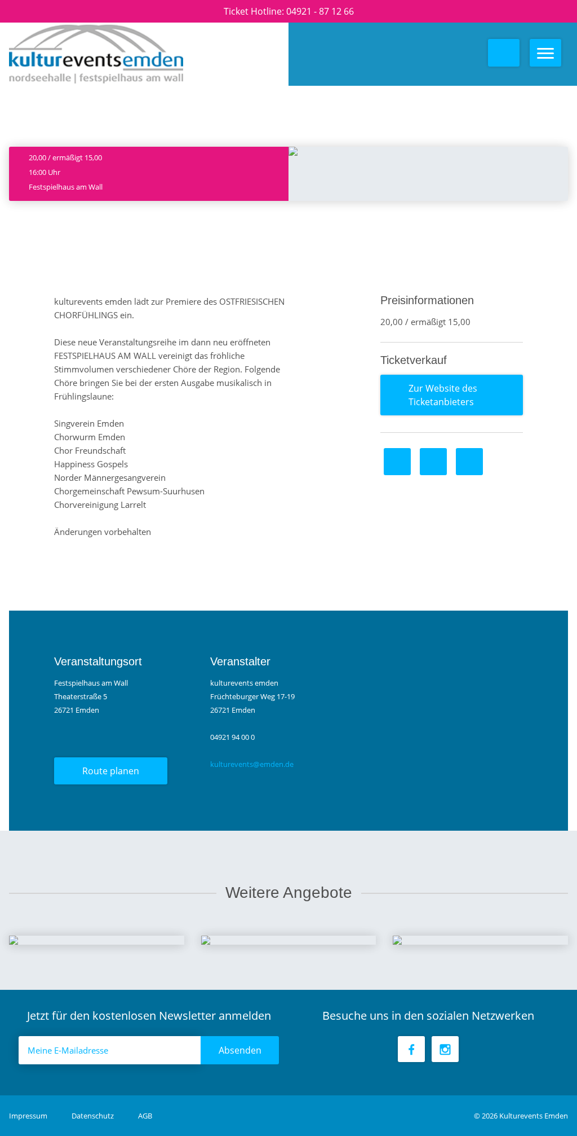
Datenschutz (94, 1116)
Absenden (240, 1050)
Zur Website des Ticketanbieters (443, 395)
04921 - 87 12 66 (320, 11)
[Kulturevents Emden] (100, 54)
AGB (145, 1116)
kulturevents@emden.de (252, 764)
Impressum (29, 1116)
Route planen (110, 771)
